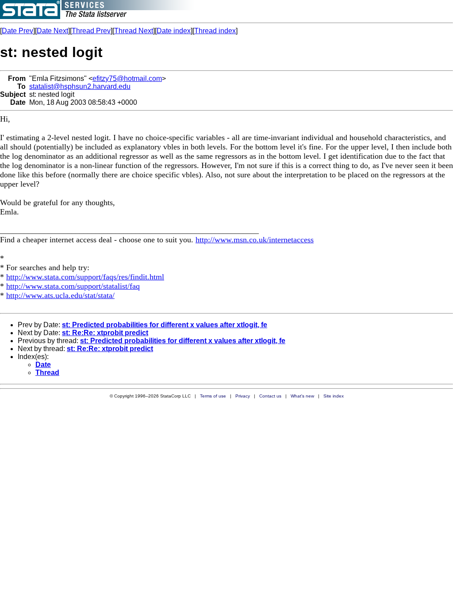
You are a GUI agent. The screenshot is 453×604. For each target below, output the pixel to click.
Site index (333, 396)
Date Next (52, 30)
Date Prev (17, 30)
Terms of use (213, 396)
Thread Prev (91, 30)
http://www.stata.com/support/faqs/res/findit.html (85, 276)
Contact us (270, 396)
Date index (174, 30)
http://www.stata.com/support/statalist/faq (73, 286)
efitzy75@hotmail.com (127, 78)
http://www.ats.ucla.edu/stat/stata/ (60, 295)
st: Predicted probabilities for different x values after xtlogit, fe (164, 325)
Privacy (242, 396)
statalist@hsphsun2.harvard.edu (80, 86)
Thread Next (133, 30)
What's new (302, 396)
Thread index (215, 30)
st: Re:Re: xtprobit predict (105, 332)
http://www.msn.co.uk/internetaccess (255, 239)
